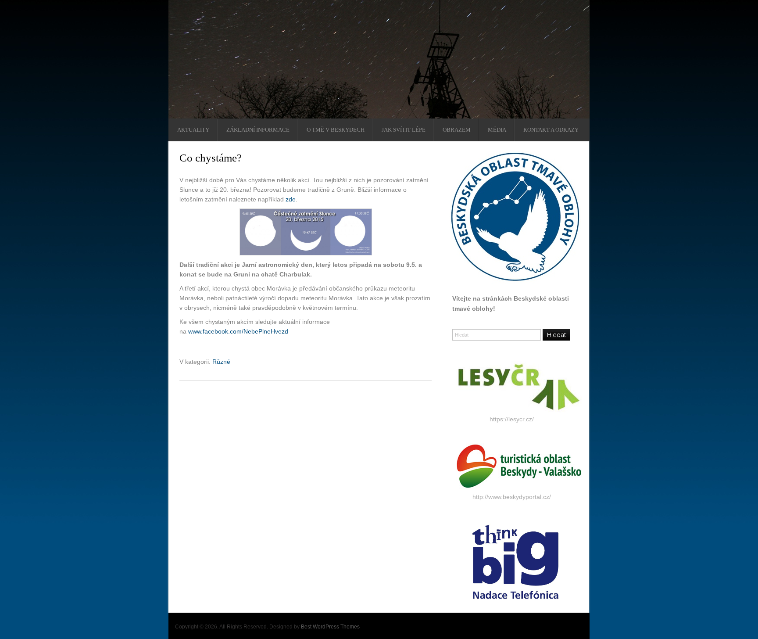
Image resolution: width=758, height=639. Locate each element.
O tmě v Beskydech (336, 130)
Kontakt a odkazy (551, 130)
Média (497, 130)
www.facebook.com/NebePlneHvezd (238, 331)
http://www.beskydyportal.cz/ (511, 496)
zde (291, 199)
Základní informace (258, 130)
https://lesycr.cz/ (512, 419)
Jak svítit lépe (403, 130)
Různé (221, 361)
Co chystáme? (210, 158)
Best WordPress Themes (330, 627)
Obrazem (457, 130)
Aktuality (193, 130)
